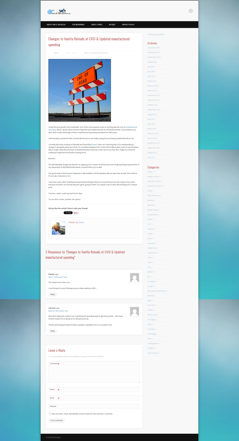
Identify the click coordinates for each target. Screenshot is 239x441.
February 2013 (153, 133)
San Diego (151, 319)
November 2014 (154, 52)
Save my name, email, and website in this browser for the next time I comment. (82, 414)
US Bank (151, 348)
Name (54, 390)
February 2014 (153, 86)
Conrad (150, 229)
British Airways (153, 210)
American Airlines (154, 181)
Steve (56, 53)
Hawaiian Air (152, 253)
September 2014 (154, 57)
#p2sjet (112, 24)
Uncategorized (153, 343)
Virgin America (153, 353)
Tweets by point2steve (156, 34)
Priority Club (152, 315)
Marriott (151, 295)
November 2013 (154, 100)
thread (94, 144)
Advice (86, 53)
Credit (150, 234)
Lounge (150, 286)
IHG (149, 267)
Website (53, 406)
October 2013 (153, 105)
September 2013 (154, 109)
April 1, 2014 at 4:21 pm (57, 277)
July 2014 (151, 67)
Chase (150, 219)
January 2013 (152, 138)
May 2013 (151, 119)
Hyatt (150, 262)
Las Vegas (151, 281)
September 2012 (154, 148)
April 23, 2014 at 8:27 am (58, 311)
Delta (150, 238)
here (69, 176)
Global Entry (152, 248)
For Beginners (78, 24)
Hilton (150, 257)
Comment (54, 364)
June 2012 (151, 157)
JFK (149, 276)
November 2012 (154, 143)
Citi (149, 224)
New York (151, 305)
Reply (52, 294)
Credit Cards (96, 24)
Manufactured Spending (98, 53)
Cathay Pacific (153, 214)
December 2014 (154, 48)
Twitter (185, 11)
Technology (152, 334)
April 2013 (151, 124)
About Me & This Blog (56, 24)
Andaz (150, 191)
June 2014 (151, 71)
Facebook (179, 11)
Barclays (151, 200)
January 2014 (152, 90)
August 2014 (152, 62)
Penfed (150, 310)
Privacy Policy (128, 24)
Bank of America (153, 195)
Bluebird (151, 205)
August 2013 (152, 114)
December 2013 (154, 95)
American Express (154, 186)
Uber (149, 338)
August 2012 (152, 152)
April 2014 (151, 76)
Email (54, 398)
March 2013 (152, 129)
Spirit (150, 324)
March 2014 (152, 81)
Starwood (151, 329)
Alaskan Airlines (153, 176)
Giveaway (151, 243)
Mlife (149, 300)
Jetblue (150, 272)
